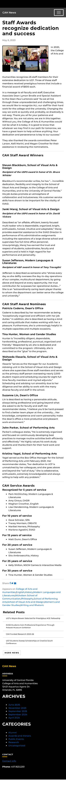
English (20, 592)
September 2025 (17, 711)
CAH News (9, 12)
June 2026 (14, 704)
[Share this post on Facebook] (10, 583)
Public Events (16, 739)
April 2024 (14, 717)
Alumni (12, 732)
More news (12, 653)
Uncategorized (16, 745)
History (29, 592)
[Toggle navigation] (59, 12)
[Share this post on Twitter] (12, 583)
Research (13, 742)
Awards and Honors (19, 735)
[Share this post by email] (15, 583)
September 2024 (17, 714)
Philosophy (27, 598)
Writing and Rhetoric (32, 605)
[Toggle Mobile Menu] (63, 3)
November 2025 (17, 708)
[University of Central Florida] (23, 3)
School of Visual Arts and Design (25, 602)
